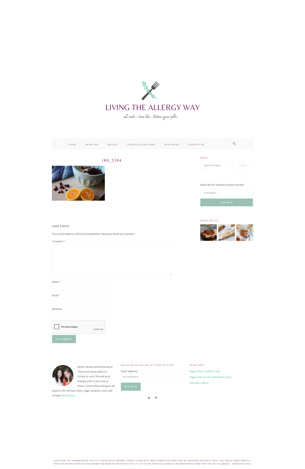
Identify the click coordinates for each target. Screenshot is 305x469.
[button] (234, 143)
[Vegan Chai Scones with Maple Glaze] (226, 239)
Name (56, 281)
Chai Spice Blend (199, 382)
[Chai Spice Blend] (244, 239)
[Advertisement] (152, 31)
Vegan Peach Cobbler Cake (205, 371)
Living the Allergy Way (152, 99)
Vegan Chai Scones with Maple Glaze (211, 377)
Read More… (69, 395)
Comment (58, 241)
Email (56, 295)
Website (57, 308)
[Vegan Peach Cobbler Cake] (208, 239)
